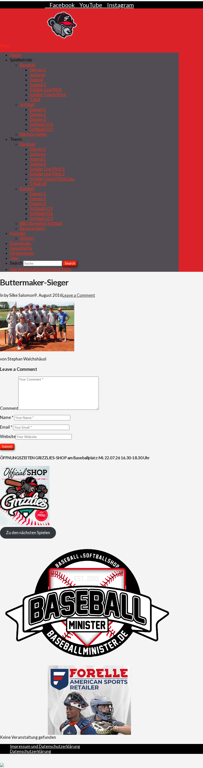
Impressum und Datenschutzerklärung (45, 746)
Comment (9, 408)
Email (6, 427)
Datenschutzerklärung (30, 751)
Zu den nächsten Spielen (28, 532)
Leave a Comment (78, 295)
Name (6, 417)
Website (8, 436)
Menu (5, 45)
